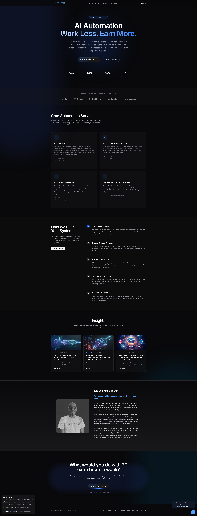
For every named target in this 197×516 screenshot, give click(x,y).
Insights (105, 3)
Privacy (109, 510)
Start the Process (58, 248)
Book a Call (142, 3)
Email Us (143, 510)
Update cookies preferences (129, 510)
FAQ (110, 3)
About (116, 3)
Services (90, 3)
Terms (116, 510)
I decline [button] (15, 511)
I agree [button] (7, 511)
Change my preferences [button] (25, 511)
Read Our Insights (111, 59)
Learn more (57, 164)
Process (97, 3)
